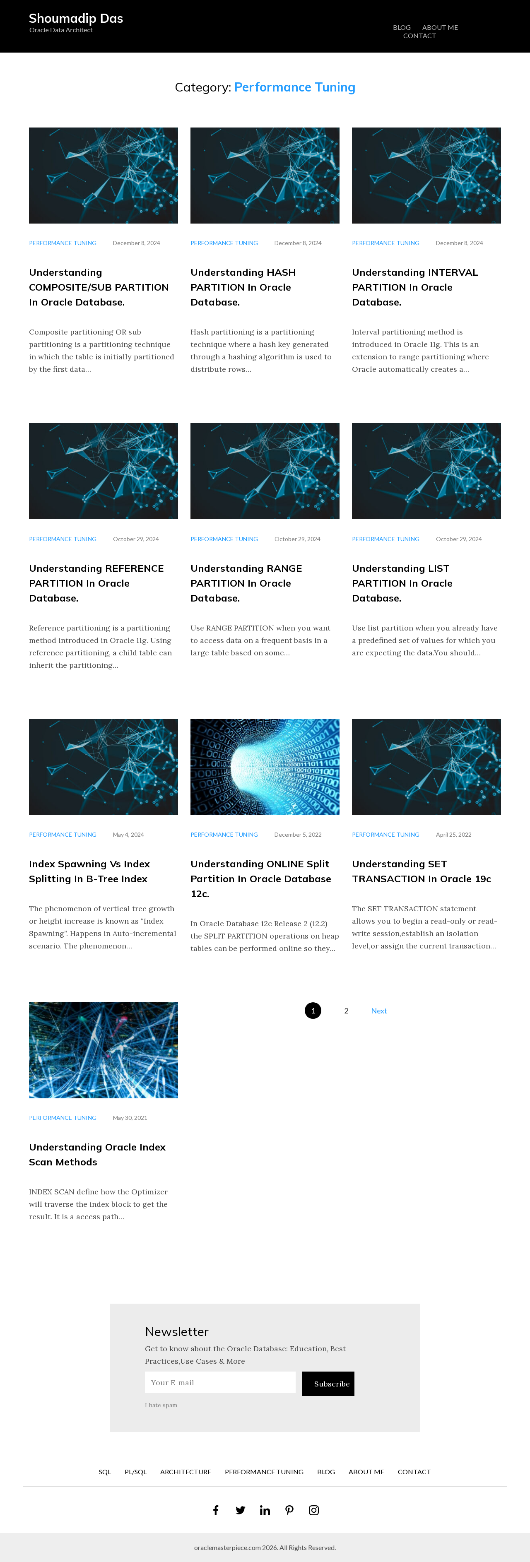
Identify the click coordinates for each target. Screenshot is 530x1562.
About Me (440, 27)
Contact (419, 35)
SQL (105, 1471)
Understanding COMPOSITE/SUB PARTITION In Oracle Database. (99, 287)
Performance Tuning (62, 242)
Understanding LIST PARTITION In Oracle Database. (402, 583)
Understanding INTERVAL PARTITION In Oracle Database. (415, 287)
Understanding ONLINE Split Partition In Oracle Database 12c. (260, 878)
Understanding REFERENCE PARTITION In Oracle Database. (96, 583)
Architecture (185, 1471)
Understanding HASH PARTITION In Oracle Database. (243, 287)
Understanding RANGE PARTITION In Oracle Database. (246, 583)
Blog (402, 27)
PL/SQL (136, 1471)
